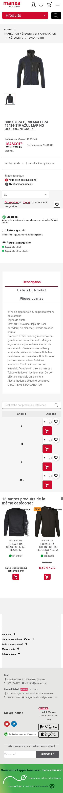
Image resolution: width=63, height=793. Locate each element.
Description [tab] (32, 282)
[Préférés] (41, 4)
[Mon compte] (34, 4)
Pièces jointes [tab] (31, 298)
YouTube (7, 724)
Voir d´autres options (42, 163)
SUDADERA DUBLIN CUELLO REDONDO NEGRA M (47, 548)
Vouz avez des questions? (22, 179)
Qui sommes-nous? (12, 644)
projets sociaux (41, 786)
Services (7, 634)
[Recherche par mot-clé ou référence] (56, 15)
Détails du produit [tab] (31, 290)
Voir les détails (15, 163)
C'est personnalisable (21, 184)
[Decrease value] (50, 424)
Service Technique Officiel (16, 639)
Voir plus (34, 689)
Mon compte (8, 649)
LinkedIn (14, 724)
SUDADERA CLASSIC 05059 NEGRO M (15, 547)
